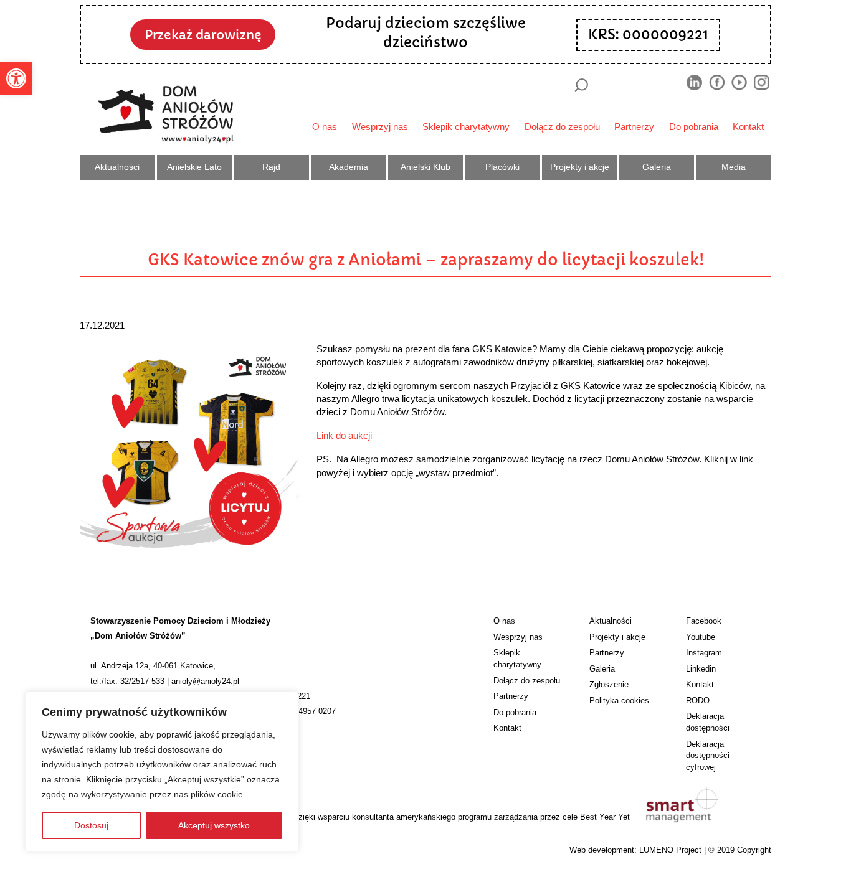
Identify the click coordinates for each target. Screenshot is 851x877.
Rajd (271, 167)
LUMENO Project (670, 850)
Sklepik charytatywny (466, 126)
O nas (324, 126)
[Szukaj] (581, 85)
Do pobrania (693, 126)
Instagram (704, 652)
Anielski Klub (425, 167)
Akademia (348, 167)
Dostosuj (91, 825)
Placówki (502, 167)
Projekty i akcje (579, 167)
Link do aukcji (344, 435)
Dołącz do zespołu (562, 126)
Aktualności (117, 167)
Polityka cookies (619, 700)
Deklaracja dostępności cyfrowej (708, 755)
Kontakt (748, 126)
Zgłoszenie (609, 684)
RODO (698, 700)
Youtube (700, 637)
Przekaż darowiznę (203, 35)
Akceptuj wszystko (214, 825)
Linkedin (701, 668)
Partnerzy (634, 126)
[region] (162, 772)
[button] (16, 78)
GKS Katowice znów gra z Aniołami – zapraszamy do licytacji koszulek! (426, 260)
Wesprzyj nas (380, 126)
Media (733, 167)
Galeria (656, 167)
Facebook (703, 621)
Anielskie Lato (194, 167)
